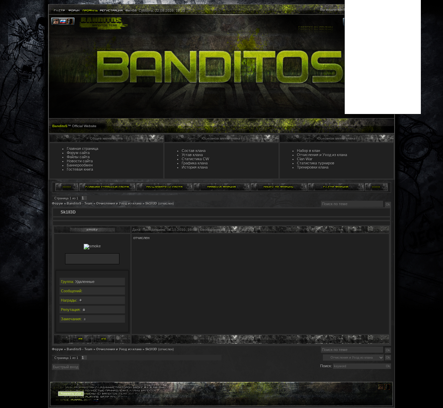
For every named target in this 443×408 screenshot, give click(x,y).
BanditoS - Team (79, 203)
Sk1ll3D (151, 203)
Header (221, 66)
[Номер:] (104, 339)
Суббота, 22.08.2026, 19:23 (161, 10)
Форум (57, 203)
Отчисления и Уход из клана (119, 203)
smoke (92, 229)
